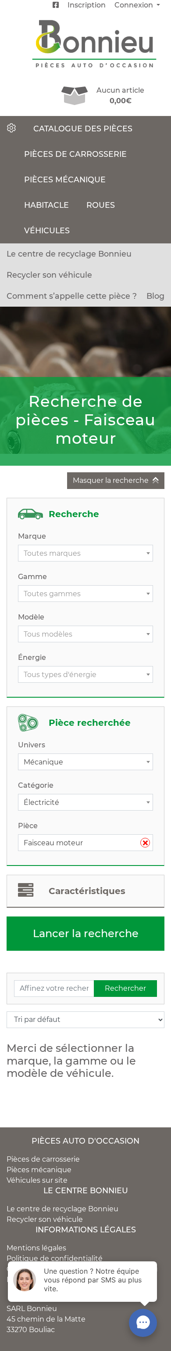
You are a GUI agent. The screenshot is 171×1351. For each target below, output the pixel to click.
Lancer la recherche (86, 933)
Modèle (31, 617)
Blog (155, 296)
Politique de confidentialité (55, 1258)
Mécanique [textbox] (43, 762)
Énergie (32, 657)
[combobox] (85, 553)
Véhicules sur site (37, 1180)
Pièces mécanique (65, 179)
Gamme (32, 576)
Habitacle (46, 205)
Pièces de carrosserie (75, 154)
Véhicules (47, 230)
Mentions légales (36, 1248)
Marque (32, 536)
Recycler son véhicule (49, 274)
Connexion (134, 5)
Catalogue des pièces (82, 128)
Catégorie (35, 785)
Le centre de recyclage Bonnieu (69, 253)
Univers (31, 745)
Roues (100, 205)
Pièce (28, 826)
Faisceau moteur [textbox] (82, 843)
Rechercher (125, 988)
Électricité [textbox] (41, 802)
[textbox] (85, 553)
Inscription (87, 5)
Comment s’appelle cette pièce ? (72, 296)
